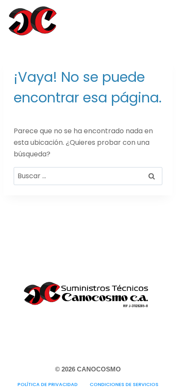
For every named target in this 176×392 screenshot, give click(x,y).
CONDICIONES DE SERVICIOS (124, 384)
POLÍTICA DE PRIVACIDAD (48, 384)
